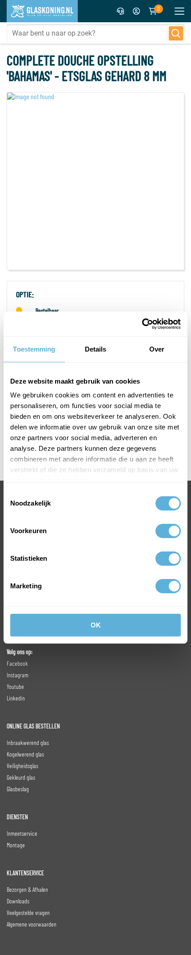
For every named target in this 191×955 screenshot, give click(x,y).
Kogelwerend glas (25, 754)
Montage (16, 845)
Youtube (15, 686)
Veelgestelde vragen (28, 912)
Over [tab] (156, 349)
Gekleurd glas (21, 777)
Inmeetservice (22, 833)
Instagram (17, 675)
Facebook (17, 663)
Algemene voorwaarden (31, 924)
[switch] (168, 531)
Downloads (18, 901)
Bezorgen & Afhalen (27, 889)
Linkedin (16, 698)
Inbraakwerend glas (28, 742)
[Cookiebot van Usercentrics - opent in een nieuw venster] (142, 324)
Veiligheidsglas (22, 765)
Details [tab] (96, 349)
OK (96, 625)
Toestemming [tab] (34, 349)
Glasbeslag (18, 789)
